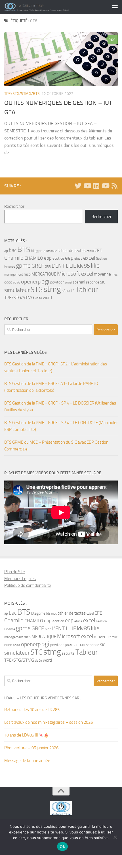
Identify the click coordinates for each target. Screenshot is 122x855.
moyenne (102, 274)
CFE (98, 250)
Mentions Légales (20, 578)
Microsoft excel (75, 273)
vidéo (38, 298)
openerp (31, 281)
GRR (48, 266)
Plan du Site (14, 571)
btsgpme (38, 251)
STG (37, 289)
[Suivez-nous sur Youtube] (105, 185)
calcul (90, 251)
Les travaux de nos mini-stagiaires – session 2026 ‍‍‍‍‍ (49, 722)
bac (12, 250)
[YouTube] (87, 185)
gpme (23, 265)
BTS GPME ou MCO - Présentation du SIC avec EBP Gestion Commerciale (56, 446)
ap (6, 251)
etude (78, 259)
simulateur (17, 290)
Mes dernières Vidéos (25, 352)
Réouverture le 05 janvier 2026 (31, 747)
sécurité (68, 291)
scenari (79, 282)
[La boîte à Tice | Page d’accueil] (48, 7)
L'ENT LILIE (64, 266)
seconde (92, 282)
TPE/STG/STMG (19, 297)
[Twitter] (78, 185)
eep (69, 258)
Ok (62, 846)
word (47, 297)
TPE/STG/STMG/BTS (22, 93)
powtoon (57, 282)
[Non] (115, 837)
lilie (95, 265)
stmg (52, 289)
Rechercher (14, 206)
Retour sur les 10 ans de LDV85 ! (33, 709)
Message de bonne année (27, 760)
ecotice (58, 258)
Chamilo (14, 258)
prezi (68, 282)
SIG (102, 282)
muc (114, 274)
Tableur (86, 289)
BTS (23, 249)
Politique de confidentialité (27, 585)
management (13, 274)
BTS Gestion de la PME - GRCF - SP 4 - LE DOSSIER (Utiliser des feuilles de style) (60, 406)
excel (89, 258)
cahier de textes (72, 250)
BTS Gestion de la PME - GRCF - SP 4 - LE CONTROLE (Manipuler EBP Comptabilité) (61, 426)
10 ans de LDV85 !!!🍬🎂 (26, 735)
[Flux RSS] (114, 185)
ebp (48, 258)
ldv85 (83, 266)
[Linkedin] (96, 185)
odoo (8, 282)
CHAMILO (33, 258)
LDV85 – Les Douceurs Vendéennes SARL (42, 698)
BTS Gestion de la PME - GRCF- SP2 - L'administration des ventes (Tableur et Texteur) (55, 367)
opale (16, 282)
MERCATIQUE (43, 274)
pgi (45, 281)
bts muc (51, 251)
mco (27, 274)
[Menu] (115, 7)
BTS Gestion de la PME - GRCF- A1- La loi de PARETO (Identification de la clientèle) (51, 387)
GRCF (37, 266)
